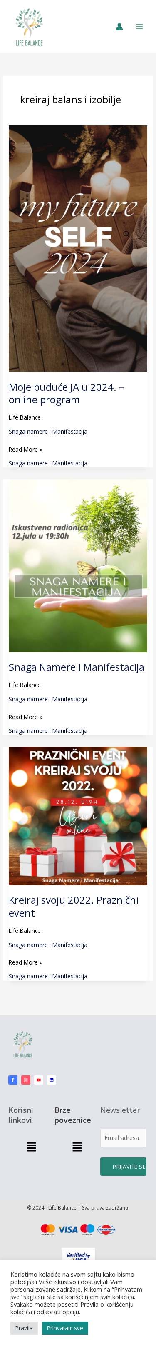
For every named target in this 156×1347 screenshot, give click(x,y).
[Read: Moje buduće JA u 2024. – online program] (78, 248)
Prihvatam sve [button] (65, 1328)
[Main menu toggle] (139, 26)
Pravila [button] (24, 1328)
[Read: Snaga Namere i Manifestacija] (78, 565)
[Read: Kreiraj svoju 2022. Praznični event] (78, 815)
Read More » (25, 449)
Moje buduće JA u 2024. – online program (66, 393)
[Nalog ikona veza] (119, 26)
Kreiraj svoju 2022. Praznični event (74, 906)
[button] (31, 1147)
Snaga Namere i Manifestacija (76, 667)
